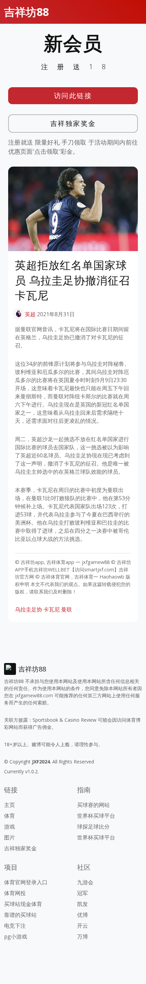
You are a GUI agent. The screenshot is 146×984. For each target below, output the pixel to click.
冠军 (82, 893)
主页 (9, 805)
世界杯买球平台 (96, 815)
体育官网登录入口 (26, 882)
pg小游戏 (15, 936)
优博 (82, 915)
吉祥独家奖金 (73, 123)
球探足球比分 (93, 826)
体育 (9, 815)
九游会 (85, 882)
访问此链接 (73, 95)
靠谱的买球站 (20, 915)
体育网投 (15, 893)
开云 (82, 925)
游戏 (9, 826)
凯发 (82, 904)
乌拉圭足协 (28, 609)
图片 (9, 837)
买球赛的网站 (93, 805)
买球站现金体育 (23, 904)
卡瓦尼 (51, 609)
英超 (30, 314)
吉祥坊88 (26, 11)
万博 (82, 936)
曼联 (66, 609)
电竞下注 (15, 925)
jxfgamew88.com (34, 695)
